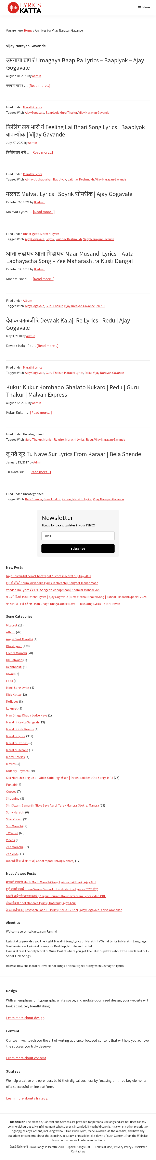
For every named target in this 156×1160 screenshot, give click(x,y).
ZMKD (100, 306)
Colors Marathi (16, 653)
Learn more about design (25, 1017)
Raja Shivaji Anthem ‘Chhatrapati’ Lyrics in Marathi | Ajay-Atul (48, 576)
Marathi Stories (17, 743)
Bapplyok (59, 179)
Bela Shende (33, 499)
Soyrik (50, 239)
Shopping (13, 798)
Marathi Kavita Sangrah (22, 722)
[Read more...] (39, 85)
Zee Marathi (14, 847)
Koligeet (12, 701)
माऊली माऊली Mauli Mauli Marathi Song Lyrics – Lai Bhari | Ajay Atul (51, 882)
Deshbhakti (14, 667)
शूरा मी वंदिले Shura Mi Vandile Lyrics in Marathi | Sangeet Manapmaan (52, 583)
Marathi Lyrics (32, 107)
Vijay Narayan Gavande (93, 112)
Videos (10, 840)
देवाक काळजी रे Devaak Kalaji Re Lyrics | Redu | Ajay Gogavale (68, 323)
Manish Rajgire (53, 439)
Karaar (66, 499)
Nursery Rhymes (17, 771)
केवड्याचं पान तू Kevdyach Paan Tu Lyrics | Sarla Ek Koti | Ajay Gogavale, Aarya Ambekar (64, 910)
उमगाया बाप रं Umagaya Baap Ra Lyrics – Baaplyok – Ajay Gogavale (75, 63)
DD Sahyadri (14, 660)
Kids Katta (13, 694)
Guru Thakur (68, 112)
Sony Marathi (15, 812)
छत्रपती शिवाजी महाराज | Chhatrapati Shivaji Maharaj (40, 861)
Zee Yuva (12, 854)
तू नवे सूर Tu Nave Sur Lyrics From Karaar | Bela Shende (73, 454)
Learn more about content (26, 1057)
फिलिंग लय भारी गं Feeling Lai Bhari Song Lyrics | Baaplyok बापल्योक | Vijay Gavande (75, 130)
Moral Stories (15, 757)
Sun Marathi (14, 826)
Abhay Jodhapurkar (38, 179)
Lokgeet (12, 708)
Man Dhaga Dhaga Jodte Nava (26, 715)
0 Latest (11, 625)
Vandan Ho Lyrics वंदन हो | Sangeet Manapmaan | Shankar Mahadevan (53, 590)
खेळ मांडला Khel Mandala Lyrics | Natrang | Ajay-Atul (41, 903)
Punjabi (11, 785)
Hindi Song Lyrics (17, 688)
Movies (11, 764)
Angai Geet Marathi (19, 639)
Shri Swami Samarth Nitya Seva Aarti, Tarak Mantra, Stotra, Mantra (52, 805)
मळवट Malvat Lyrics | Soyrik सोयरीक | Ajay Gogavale (69, 194)
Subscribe (78, 548)
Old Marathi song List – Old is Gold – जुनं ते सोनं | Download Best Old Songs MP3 (59, 778)
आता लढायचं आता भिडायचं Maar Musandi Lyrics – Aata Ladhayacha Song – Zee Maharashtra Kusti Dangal (70, 257)
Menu (146, 7)
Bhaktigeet (31, 234)
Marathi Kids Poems (20, 729)
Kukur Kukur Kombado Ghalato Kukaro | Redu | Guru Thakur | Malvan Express (72, 390)
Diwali (10, 674)
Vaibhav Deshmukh (81, 179)
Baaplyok (52, 112)
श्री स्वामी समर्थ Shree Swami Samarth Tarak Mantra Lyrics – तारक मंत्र (52, 889)
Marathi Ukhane (17, 750)
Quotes (11, 791)
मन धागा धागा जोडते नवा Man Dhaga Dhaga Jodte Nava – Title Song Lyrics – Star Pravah (63, 604)
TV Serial (12, 833)
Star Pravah (14, 819)
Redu (88, 373)
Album (27, 300)
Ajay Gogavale (34, 112)
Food (9, 681)
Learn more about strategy (26, 1098)
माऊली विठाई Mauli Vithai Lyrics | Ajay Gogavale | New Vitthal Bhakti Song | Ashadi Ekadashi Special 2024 (76, 597)
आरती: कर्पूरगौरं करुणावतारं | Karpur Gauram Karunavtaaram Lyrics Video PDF (56, 896)
